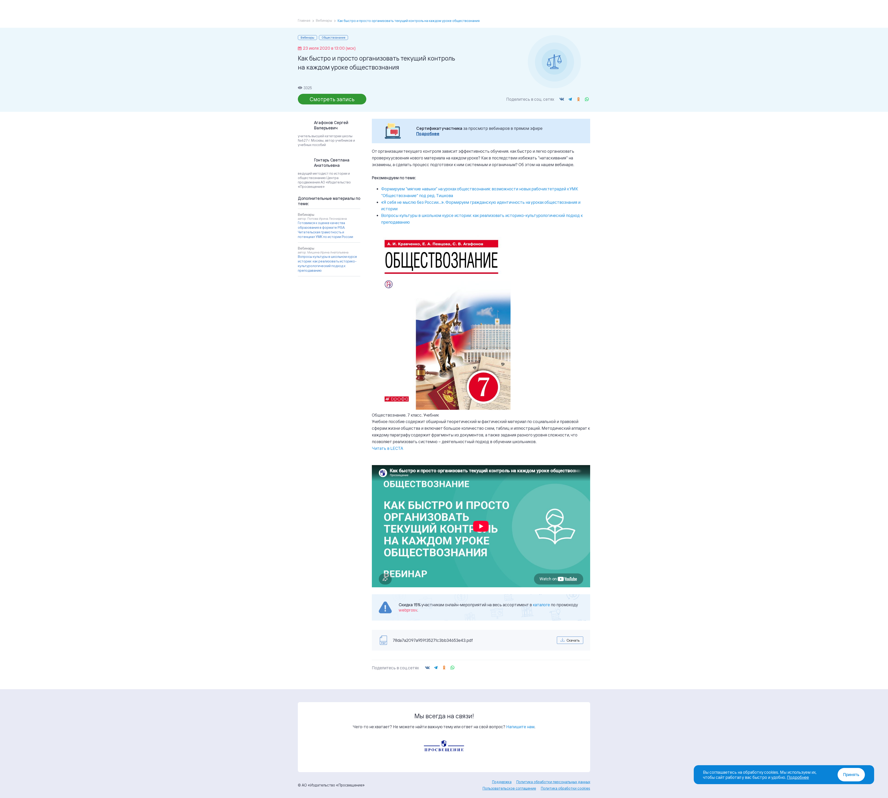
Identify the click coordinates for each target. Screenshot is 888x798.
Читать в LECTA (387, 448)
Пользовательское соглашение (509, 788)
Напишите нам (520, 726)
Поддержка (502, 782)
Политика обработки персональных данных (553, 782)
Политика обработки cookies (565, 788)
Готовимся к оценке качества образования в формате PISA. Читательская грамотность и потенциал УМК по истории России (325, 230)
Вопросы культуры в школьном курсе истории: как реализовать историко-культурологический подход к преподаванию (327, 263)
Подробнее (427, 133)
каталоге (541, 604)
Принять (851, 774)
